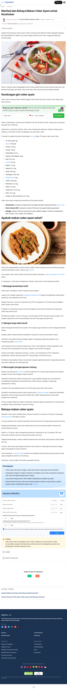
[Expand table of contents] (33, 28)
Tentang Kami (37, 644)
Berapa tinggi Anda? (8, 508)
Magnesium (9, 177)
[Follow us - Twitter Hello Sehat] (12, 627)
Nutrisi (2, 6)
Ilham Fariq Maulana (12, 23)
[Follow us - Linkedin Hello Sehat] (9, 627)
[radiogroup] (57, 500)
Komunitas (37, 635)
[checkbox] (3, 529)
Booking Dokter (5, 635)
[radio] (51, 500)
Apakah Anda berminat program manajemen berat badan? (19, 515)
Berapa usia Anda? (8, 504)
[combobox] (61, 508)
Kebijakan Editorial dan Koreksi (9, 649)
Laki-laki (55, 500)
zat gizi (32, 136)
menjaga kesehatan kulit (32, 295)
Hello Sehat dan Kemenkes (8, 658)
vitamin (35, 484)
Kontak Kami (37, 652)
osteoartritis (18, 341)
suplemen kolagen (43, 392)
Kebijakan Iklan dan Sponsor (9, 652)
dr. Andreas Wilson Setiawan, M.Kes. (29, 19)
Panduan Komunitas (6, 655)
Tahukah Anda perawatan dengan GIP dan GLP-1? (16, 521)
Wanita (62, 500)
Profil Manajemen (38, 647)
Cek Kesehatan (38, 632)
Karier (35, 649)
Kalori (7, 144)
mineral (31, 270)
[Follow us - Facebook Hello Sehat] (2, 627)
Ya (5, 518)
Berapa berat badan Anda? (10, 512)
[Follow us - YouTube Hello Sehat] (15, 627)
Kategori (3, 632)
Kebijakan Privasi (5, 647)
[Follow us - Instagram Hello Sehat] (6, 627)
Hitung (57, 533)
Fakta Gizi (9, 6)
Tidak (11, 518)
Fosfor (8, 162)
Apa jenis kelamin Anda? (9, 500)
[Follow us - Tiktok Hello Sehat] (19, 627)
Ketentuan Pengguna (7, 644)
